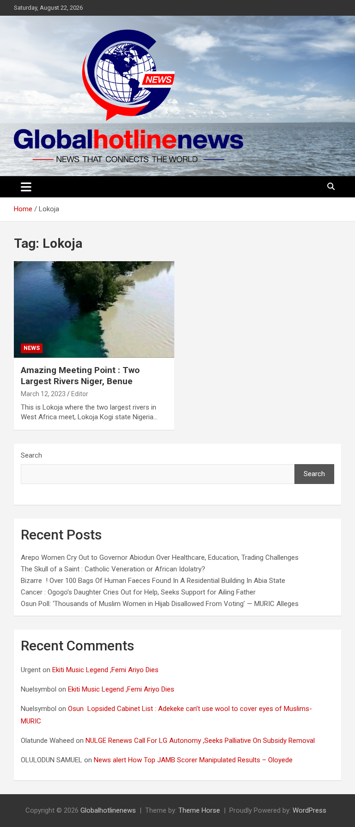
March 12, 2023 (43, 394)
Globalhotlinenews (108, 810)
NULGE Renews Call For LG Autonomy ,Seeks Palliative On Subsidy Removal (201, 740)
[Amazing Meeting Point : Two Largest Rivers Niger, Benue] (94, 309)
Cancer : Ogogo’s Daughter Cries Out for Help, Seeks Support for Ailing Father (138, 592)
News (32, 348)
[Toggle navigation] (26, 186)
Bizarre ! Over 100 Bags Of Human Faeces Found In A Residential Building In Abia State (153, 580)
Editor (79, 394)
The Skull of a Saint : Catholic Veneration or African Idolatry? (113, 569)
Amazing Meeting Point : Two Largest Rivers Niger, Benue (80, 376)
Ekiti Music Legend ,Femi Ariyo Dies (106, 670)
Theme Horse (199, 810)
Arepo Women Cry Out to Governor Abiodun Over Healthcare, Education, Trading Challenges (160, 557)
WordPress (309, 810)
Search (31, 455)
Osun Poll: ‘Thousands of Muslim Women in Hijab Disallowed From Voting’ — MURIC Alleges (160, 604)
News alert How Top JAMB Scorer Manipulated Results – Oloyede (194, 760)
